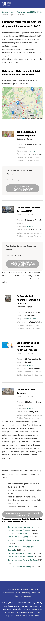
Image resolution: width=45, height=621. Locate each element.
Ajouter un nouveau (22, 596)
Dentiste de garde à (20, 553)
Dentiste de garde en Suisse (27, 616)
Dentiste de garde (8, 12)
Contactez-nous (14, 589)
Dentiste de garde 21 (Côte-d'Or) (29, 12)
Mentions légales (30, 589)
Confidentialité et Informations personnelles (21, 593)
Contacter (31, 151)
